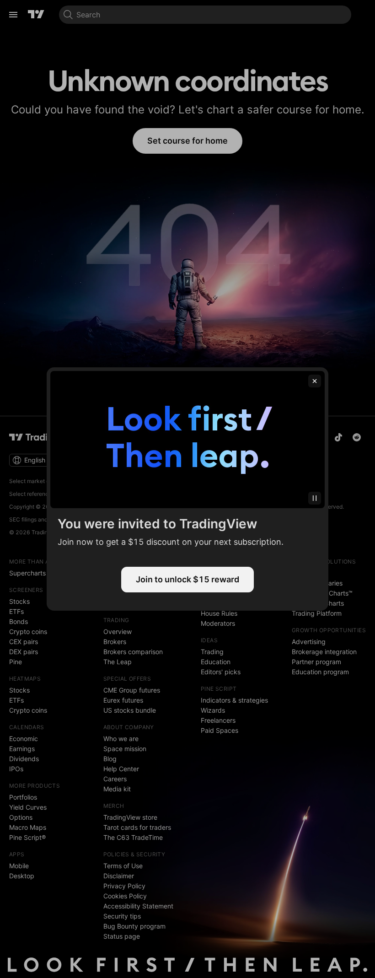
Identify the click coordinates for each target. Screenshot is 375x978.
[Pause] (314, 498)
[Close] (314, 381)
